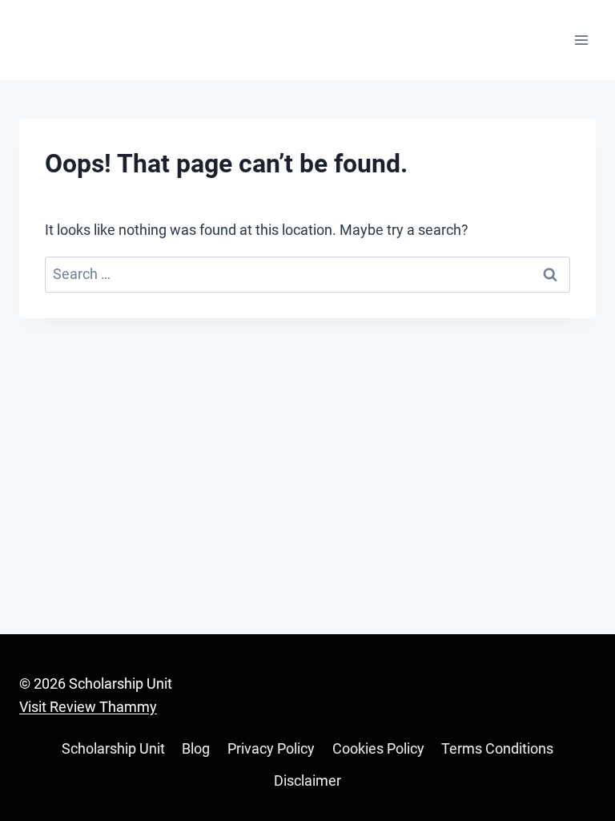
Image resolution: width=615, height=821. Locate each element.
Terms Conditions (497, 748)
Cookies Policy (378, 748)
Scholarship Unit (113, 748)
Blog (196, 748)
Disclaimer (307, 780)
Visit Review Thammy (88, 706)
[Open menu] (581, 39)
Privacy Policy (271, 748)
